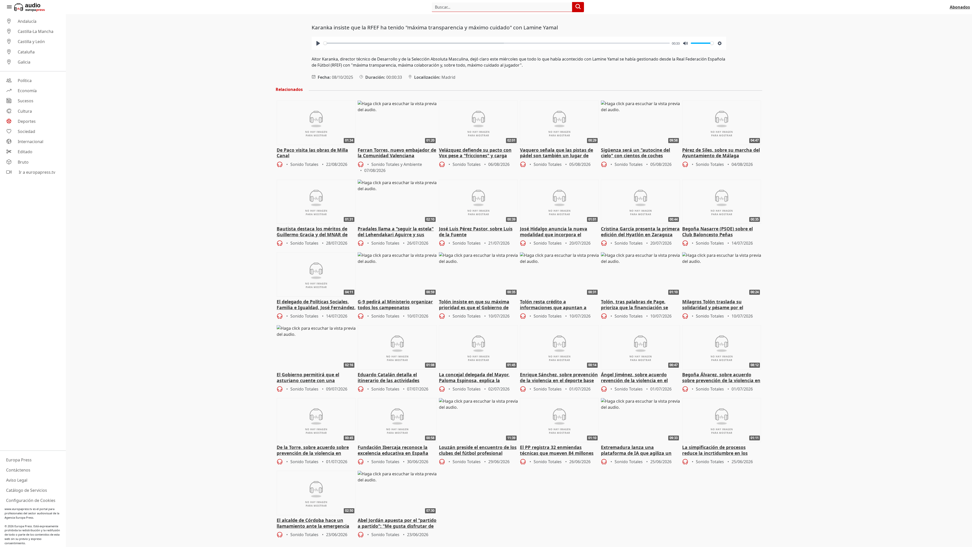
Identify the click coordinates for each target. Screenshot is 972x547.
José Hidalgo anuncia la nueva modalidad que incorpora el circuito (553, 232)
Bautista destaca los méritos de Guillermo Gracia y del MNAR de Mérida (312, 232)
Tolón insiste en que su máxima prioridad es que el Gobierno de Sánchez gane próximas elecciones (477, 305)
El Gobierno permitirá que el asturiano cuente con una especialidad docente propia (308, 378)
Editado (25, 152)
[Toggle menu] (9, 7)
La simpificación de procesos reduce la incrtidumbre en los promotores (715, 450)
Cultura (25, 111)
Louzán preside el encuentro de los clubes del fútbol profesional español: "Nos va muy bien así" (478, 450)
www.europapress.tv (18, 509)
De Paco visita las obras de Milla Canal (312, 153)
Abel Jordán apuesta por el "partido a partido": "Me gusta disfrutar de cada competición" (397, 523)
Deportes (27, 121)
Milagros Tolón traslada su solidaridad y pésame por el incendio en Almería (712, 305)
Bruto (23, 162)
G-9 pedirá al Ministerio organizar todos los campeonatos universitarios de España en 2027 (395, 305)
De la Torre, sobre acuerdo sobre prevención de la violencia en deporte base (313, 450)
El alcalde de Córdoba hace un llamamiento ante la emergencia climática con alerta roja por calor (314, 523)
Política (25, 80)
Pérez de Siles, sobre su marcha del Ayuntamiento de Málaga (721, 153)
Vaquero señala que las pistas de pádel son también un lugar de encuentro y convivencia (556, 153)
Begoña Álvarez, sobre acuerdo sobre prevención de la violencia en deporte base (721, 378)
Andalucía (27, 21)
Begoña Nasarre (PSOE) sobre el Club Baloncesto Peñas (717, 232)
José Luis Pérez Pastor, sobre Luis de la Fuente (476, 232)
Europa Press (19, 460)
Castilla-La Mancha (35, 31)
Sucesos (25, 101)
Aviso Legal (16, 480)
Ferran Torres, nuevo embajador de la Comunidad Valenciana (397, 153)
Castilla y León (31, 42)
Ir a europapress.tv (36, 172)
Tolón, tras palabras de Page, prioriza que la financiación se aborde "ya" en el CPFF (634, 305)
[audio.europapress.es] (36, 7)
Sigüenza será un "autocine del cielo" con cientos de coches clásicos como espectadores (635, 153)
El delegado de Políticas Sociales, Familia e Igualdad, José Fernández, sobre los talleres (316, 305)
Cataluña (26, 52)
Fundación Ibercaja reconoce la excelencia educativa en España (393, 450)
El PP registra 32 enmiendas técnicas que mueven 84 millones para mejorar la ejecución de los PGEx (557, 450)
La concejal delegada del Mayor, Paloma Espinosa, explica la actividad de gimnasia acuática (474, 378)
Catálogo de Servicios (26, 490)
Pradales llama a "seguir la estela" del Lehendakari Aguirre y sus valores (396, 232)
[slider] (496, 43)
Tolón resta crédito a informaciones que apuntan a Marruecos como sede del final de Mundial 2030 (557, 305)
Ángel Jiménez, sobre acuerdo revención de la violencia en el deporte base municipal (634, 378)
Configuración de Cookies (30, 500)
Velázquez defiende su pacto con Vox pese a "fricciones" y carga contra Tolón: (475, 153)
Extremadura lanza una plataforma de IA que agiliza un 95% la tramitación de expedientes (639, 450)
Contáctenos (18, 470)
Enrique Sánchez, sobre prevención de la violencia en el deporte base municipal (559, 378)
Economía (27, 90)
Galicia (24, 62)
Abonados (960, 7)
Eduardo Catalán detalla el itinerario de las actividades (388, 377)
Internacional (30, 141)
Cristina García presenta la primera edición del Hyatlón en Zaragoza (640, 232)
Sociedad (26, 131)
